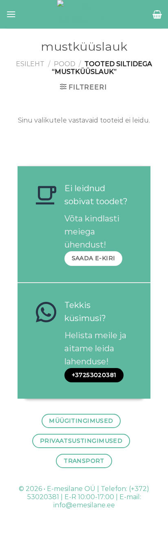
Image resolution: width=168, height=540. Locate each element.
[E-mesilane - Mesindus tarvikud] (84, 14)
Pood (64, 64)
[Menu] (11, 14)
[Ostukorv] (157, 14)
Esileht (30, 64)
